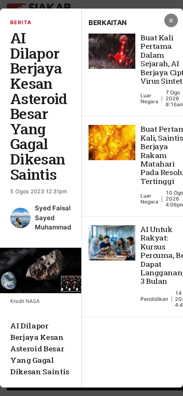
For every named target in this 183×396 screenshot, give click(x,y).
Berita (21, 22)
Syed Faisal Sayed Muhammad (53, 217)
